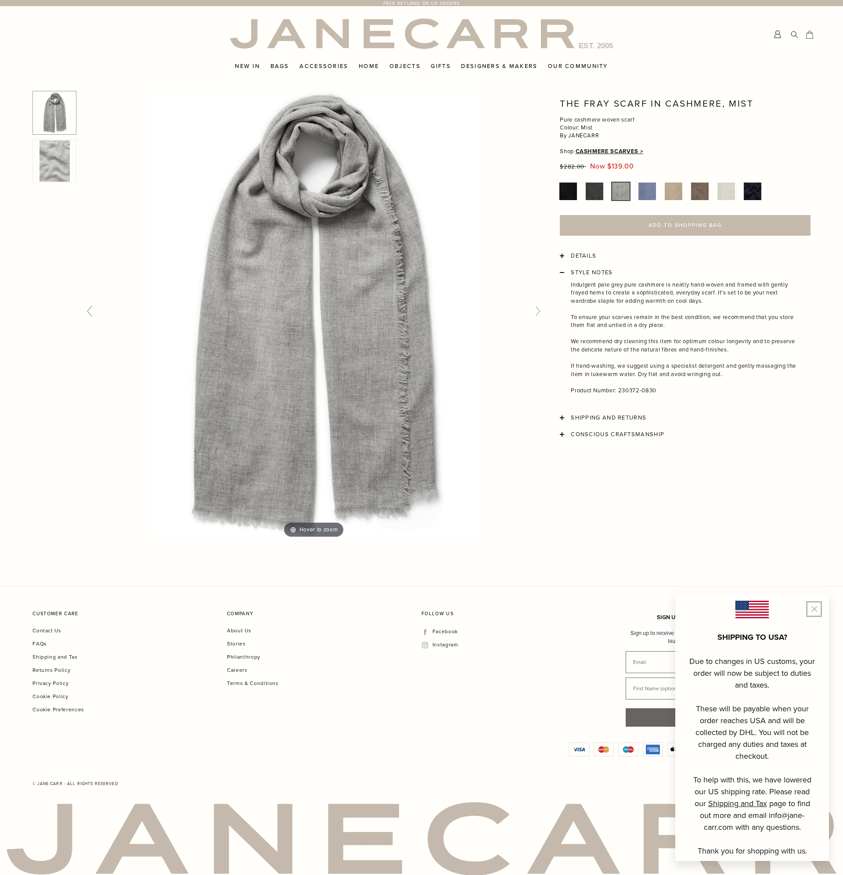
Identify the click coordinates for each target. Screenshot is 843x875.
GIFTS (440, 66)
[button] (568, 191)
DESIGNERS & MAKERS (499, 66)
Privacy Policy (50, 683)
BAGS (279, 66)
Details (583, 256)
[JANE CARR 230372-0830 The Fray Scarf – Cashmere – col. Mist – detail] (54, 161)
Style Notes (591, 272)
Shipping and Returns (608, 418)
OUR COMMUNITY (578, 66)
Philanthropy (243, 656)
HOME (369, 66)
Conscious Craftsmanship (617, 434)
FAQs (39, 643)
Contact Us (46, 630)
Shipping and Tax (54, 656)
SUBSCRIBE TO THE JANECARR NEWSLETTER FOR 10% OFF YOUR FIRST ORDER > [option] (421, 3)
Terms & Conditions (253, 683)
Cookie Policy (50, 696)
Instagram (445, 645)
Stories (236, 643)
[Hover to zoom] (314, 315)
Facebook (445, 631)
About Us (239, 630)
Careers (237, 670)
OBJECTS (405, 66)
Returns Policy (51, 670)
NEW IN (247, 66)
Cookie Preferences (58, 709)
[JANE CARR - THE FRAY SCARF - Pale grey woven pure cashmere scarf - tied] (54, 113)
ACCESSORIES (323, 66)
